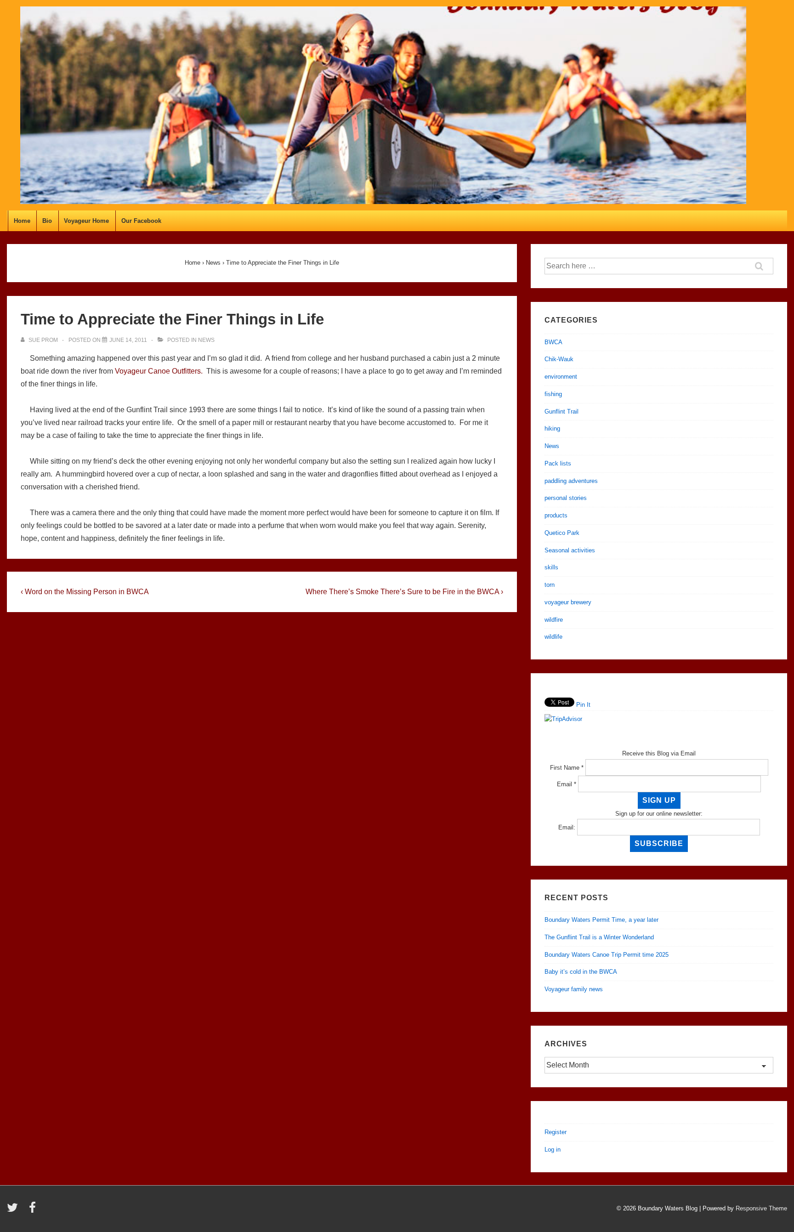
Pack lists (557, 463)
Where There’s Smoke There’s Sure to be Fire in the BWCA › (404, 592)
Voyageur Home (86, 220)
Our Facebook (141, 220)
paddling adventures (571, 480)
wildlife (553, 636)
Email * (566, 784)
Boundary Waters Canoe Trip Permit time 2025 (606, 954)
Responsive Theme (761, 1208)
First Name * (567, 767)
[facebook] (33, 1210)
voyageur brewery (567, 602)
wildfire (553, 619)
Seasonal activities (569, 550)
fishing (553, 394)
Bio (47, 220)
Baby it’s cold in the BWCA (580, 971)
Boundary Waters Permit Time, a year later (601, 919)
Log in (552, 1149)
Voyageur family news (573, 989)
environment (560, 376)
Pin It (583, 704)
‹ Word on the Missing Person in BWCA (85, 592)
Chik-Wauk (558, 359)
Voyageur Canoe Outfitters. (159, 371)
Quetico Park (561, 532)
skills (551, 567)
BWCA (553, 342)
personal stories (565, 497)
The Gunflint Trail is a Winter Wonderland (599, 937)
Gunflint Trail (561, 411)
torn (549, 584)
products (555, 515)
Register (555, 1132)
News (206, 340)
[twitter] (14, 1210)
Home (22, 220)
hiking (552, 428)
